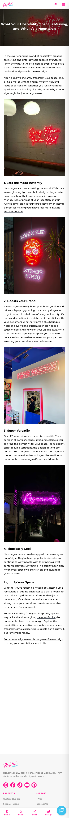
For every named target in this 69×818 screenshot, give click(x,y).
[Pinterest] (34, 785)
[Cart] (56, 4)
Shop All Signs (11, 804)
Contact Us (42, 804)
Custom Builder (11, 799)
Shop (20, 815)
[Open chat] (61, 810)
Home (7, 815)
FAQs (39, 799)
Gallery (48, 815)
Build (34, 815)
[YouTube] (27, 785)
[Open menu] (63, 4)
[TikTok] (19, 785)
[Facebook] (12, 785)
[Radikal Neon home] (8, 4)
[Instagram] (5, 785)
